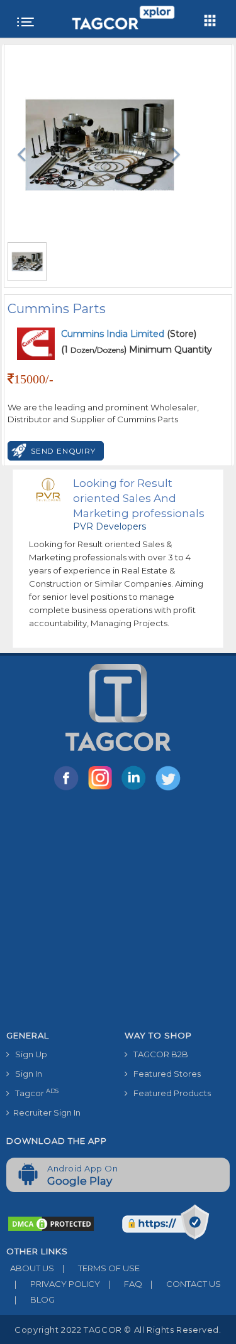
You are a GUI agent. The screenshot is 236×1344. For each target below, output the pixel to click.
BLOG (34, 1299)
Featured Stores (164, 1074)
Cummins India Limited (114, 333)
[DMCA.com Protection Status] (51, 1223)
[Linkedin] (137, 789)
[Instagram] (103, 789)
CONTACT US (185, 1284)
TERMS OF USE (101, 1268)
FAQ (125, 1284)
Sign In (25, 1074)
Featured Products (169, 1093)
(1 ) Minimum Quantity (136, 349)
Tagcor (34, 1092)
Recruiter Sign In (45, 1112)
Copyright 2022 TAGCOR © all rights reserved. (117, 1330)
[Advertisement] (118, 912)
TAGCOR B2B (158, 1054)
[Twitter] (169, 789)
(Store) (128, 333)
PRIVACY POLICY (57, 1284)
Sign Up (28, 1054)
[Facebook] (69, 789)
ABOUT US (30, 1268)
